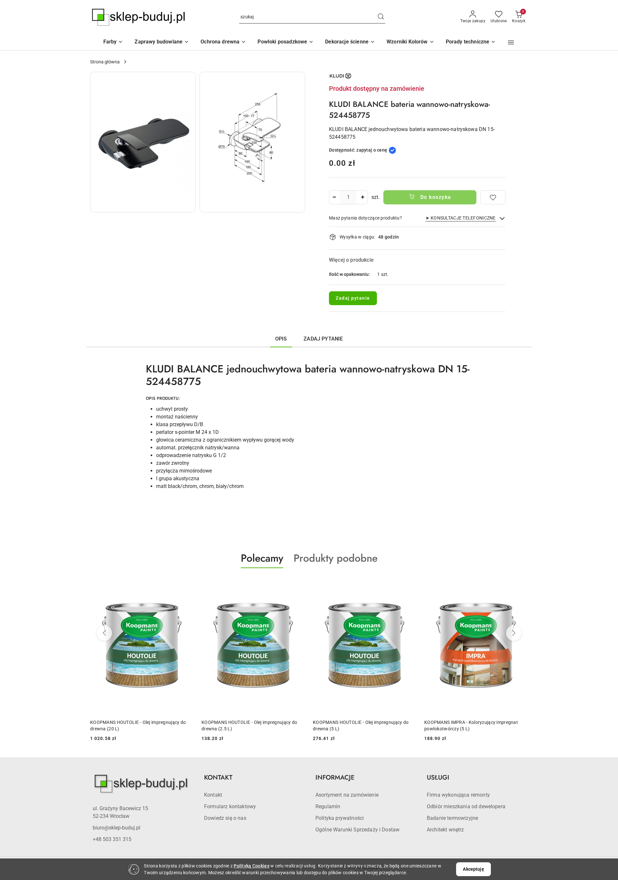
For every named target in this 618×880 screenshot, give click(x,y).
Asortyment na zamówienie (347, 795)
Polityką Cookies (251, 865)
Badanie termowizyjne (452, 818)
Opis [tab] (281, 339)
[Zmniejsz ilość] (334, 197)
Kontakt (213, 795)
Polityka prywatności (339, 818)
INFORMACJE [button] (334, 777)
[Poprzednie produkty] (104, 633)
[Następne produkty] (514, 633)
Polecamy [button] (262, 558)
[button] (410, 42)
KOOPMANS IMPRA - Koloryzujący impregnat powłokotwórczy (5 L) (471, 725)
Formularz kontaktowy (230, 806)
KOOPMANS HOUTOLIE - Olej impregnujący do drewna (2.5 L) (249, 725)
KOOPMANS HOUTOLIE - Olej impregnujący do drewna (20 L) (138, 725)
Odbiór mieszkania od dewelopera (466, 806)
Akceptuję (473, 869)
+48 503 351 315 (112, 839)
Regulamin (327, 806)
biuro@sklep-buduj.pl (116, 828)
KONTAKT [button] (218, 777)
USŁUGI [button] (438, 777)
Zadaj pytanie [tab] (323, 339)
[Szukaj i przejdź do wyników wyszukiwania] (380, 17)
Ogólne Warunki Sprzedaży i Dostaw (357, 830)
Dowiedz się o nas (225, 818)
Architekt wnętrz (445, 830)
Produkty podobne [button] (336, 558)
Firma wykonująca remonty (458, 795)
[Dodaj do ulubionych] (492, 197)
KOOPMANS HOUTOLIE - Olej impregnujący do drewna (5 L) (360, 725)
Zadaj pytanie (353, 298)
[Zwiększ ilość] (362, 197)
